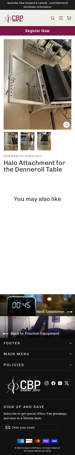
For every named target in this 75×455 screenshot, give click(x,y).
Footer (12, 343)
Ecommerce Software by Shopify (37, 451)
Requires (10, 270)
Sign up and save (24, 407)
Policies (14, 365)
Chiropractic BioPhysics (23, 156)
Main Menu (16, 354)
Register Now (37, 30)
